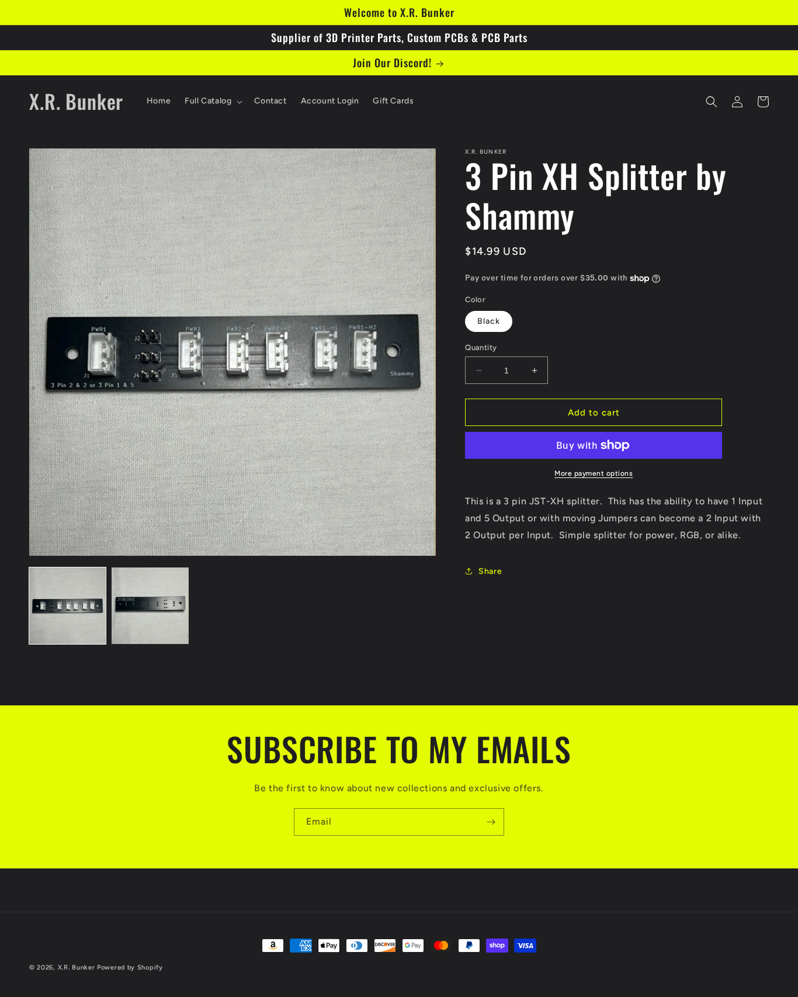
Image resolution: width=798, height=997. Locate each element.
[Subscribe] (491, 822)
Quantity (481, 347)
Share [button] (490, 571)
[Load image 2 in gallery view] (150, 605)
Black (488, 321)
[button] (212, 101)
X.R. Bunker (76, 967)
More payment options (593, 473)
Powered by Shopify (130, 967)
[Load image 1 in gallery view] (67, 605)
